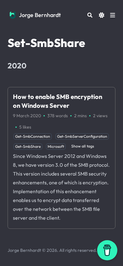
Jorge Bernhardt (40, 15)
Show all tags (82, 146)
